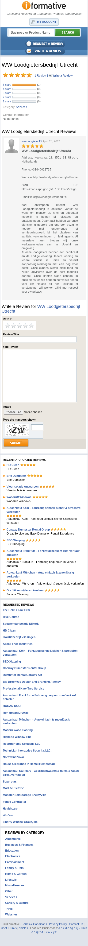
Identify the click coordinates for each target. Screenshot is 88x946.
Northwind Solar (13, 757)
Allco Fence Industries (18, 644)
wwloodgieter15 (32, 141)
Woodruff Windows (19, 497)
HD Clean (13, 465)
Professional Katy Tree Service (23, 688)
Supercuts (10, 781)
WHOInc (8, 815)
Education (12, 850)
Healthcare (10, 808)
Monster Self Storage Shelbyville (24, 795)
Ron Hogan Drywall (15, 712)
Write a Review (63, 75)
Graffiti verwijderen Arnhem (25, 590)
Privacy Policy (58, 924)
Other (9, 891)
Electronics (12, 856)
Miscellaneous (14, 885)
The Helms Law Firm (16, 610)
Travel (9, 909)
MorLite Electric (13, 788)
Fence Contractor (14, 801)
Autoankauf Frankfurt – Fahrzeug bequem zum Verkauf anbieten (43, 553)
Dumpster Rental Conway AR (22, 675)
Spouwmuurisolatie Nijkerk (21, 623)
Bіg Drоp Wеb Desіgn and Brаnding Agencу (32, 681)
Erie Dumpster (16, 475)
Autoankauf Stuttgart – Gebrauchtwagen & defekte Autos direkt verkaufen (41, 772)
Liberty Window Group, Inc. (20, 822)
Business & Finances (19, 844)
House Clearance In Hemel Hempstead (29, 764)
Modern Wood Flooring (18, 730)
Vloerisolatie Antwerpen (22, 486)
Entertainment (14, 862)
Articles (23, 928)
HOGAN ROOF (12, 706)
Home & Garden (16, 874)
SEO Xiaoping (16, 540)
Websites (11, 914)
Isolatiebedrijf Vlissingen (19, 637)
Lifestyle (11, 879)
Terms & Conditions (34, 924)
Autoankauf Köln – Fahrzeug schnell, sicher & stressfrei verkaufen (44, 510)
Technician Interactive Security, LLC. (27, 750)
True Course (11, 617)
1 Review (40, 75)
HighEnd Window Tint (17, 737)
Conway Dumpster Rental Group (28, 529)
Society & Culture (17, 903)
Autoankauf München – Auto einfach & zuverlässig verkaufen (40, 574)
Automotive (13, 839)
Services (21, 107)
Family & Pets (14, 868)
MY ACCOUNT (46, 21)
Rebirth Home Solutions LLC (22, 743)
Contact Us (76, 924)
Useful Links (9, 928)
